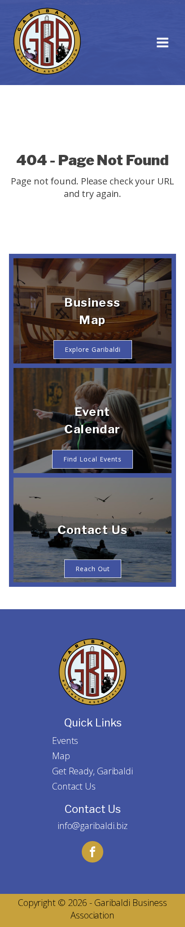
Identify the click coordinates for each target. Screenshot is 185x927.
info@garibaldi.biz (92, 826)
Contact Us (74, 786)
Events (65, 741)
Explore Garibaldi (93, 349)
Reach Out (92, 568)
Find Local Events (92, 459)
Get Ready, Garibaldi (92, 771)
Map (61, 756)
